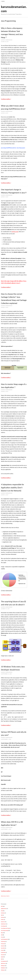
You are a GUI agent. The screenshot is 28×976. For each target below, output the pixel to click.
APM (2, 906)
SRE (1, 959)
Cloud (2, 910)
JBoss (2, 932)
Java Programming (4, 930)
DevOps (2, 917)
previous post (15, 231)
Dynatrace (3, 921)
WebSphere (3, 967)
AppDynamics (3, 908)
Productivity (3, 952)
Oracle (2, 950)
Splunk (2, 956)
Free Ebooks (3, 926)
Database (3, 913)
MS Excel (2, 943)
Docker (2, 919)
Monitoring (3, 941)
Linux (2, 937)
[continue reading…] (6, 99)
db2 (1, 915)
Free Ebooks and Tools (5, 928)
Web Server (3, 963)
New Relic (3, 948)
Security (2, 954)
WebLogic (3, 965)
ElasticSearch (3, 924)
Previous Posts (5, 896)
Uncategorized (4, 961)
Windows (2, 970)
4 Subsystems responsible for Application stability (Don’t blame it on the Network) (12, 488)
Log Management (4, 939)
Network (2, 945)
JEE (1, 935)
